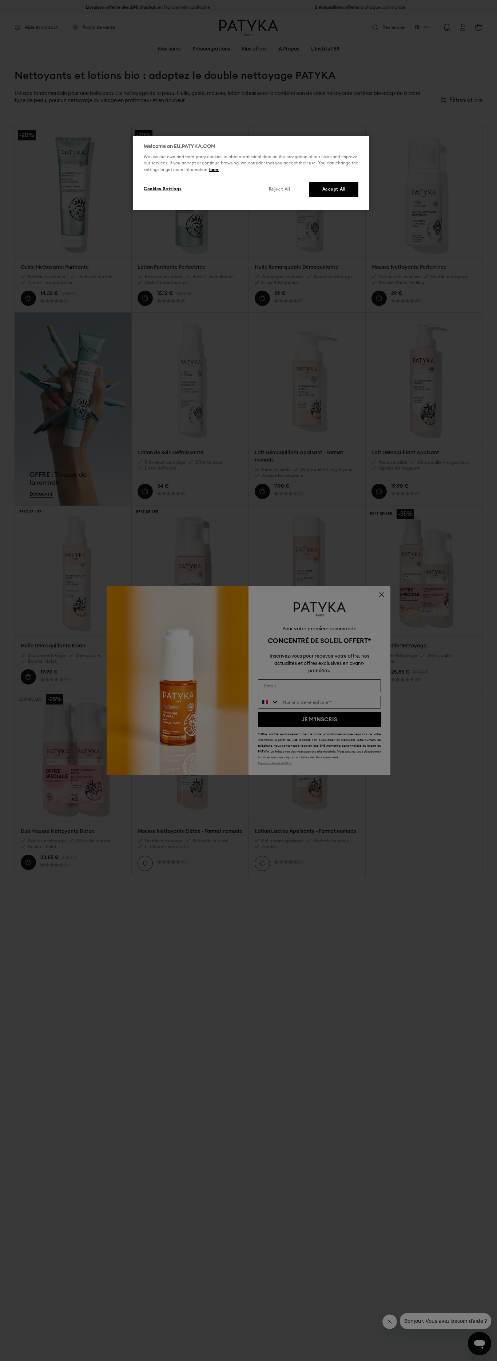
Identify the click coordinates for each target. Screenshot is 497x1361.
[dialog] (251, 173)
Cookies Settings (163, 189)
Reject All (279, 189)
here (214, 170)
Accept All (334, 189)
